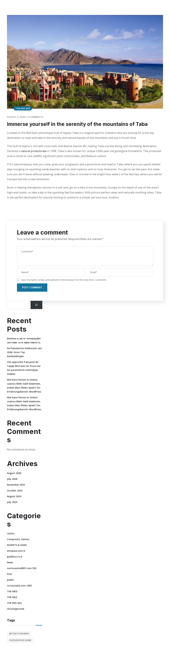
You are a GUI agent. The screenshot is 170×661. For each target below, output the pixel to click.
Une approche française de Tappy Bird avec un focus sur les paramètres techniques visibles (24, 367)
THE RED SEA (23, 108)
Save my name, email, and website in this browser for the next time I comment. (64, 279)
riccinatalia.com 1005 (19, 585)
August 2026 (14, 473)
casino (10, 533)
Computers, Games (18, 539)
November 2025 (16, 484)
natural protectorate (33, 151)
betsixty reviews (19, 633)
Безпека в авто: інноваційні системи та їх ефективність (24, 340)
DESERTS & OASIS (17, 545)
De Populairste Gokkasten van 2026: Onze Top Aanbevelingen (24, 352)
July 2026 (12, 478)
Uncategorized (15, 608)
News (10, 562)
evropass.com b (16, 550)
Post (9, 574)
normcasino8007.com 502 (21, 568)
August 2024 (14, 496)
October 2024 (14, 490)
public (10, 579)
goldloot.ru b (14, 556)
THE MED (12, 591)
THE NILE (12, 597)
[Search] (36, 305)
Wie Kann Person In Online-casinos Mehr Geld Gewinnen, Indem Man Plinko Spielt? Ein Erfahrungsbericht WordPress (24, 385)
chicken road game (20, 640)
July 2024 (12, 502)
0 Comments (35, 117)
